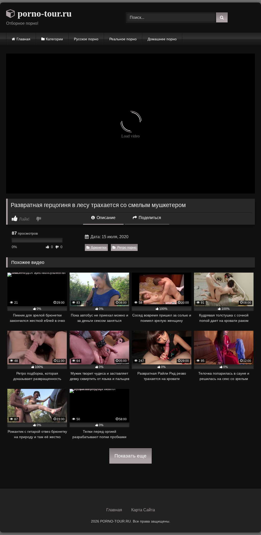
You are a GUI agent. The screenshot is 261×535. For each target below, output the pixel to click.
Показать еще (130, 455)
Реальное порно (123, 39)
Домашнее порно (162, 39)
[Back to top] (245, 520)
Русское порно (86, 39)
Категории (54, 39)
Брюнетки (98, 247)
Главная (23, 39)
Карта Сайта (143, 510)
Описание (105, 217)
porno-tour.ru (43, 13)
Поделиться (149, 217)
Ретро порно (126, 247)
